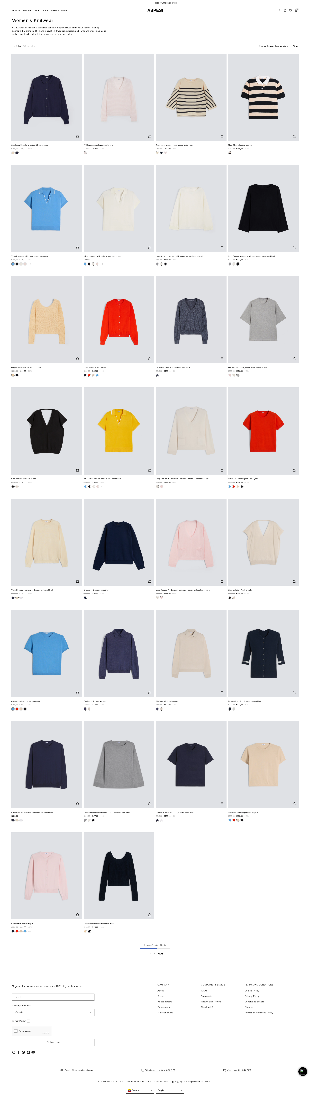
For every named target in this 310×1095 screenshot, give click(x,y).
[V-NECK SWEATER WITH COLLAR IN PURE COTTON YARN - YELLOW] (119, 431)
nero (13, 152)
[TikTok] (28, 1052)
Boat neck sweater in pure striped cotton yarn (174, 145)
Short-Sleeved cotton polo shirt (240, 145)
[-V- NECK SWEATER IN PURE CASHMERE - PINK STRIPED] (119, 97)
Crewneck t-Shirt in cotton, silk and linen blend (175, 812)
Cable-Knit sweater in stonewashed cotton (173, 367)
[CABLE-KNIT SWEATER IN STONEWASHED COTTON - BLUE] (191, 319)
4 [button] (297, 46)
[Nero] (13, 152)
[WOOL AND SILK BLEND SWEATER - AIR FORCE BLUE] (119, 653)
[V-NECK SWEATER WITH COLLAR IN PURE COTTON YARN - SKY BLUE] (46, 208)
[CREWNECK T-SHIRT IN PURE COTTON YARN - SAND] (263, 764)
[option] (155, 3)
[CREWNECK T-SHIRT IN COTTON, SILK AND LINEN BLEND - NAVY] (191, 764)
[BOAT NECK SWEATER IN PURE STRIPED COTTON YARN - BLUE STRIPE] (191, 97)
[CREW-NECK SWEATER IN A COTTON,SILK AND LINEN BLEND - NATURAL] (46, 542)
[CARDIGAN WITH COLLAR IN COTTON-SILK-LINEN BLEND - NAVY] (46, 97)
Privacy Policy (19, 1021)
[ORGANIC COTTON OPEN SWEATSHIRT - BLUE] (119, 542)
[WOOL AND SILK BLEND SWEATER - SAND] (191, 653)
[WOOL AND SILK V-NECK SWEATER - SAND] (263, 542)
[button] (53, 1042)
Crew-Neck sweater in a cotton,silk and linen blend (32, 590)
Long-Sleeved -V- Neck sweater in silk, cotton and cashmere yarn (183, 479)
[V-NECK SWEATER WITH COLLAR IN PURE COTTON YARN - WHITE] (119, 208)
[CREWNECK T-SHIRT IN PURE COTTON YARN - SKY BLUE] (46, 653)
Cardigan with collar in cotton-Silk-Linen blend (29, 145)
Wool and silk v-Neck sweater (23, 479)
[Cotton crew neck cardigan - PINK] (46, 876)
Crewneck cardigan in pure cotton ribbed (244, 701)
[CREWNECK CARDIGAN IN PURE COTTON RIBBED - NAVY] (263, 653)
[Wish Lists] (290, 10)
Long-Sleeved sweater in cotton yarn (26, 367)
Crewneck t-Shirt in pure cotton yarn (243, 479)
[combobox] (140, 1090)
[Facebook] (18, 1052)
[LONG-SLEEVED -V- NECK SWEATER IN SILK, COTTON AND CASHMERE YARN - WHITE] (191, 431)
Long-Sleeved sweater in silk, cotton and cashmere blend (179, 256)
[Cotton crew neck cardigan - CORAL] (119, 319)
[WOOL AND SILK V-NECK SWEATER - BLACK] (46, 431)
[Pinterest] (23, 1052)
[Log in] (285, 10)
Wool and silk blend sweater (95, 701)
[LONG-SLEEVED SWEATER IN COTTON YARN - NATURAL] (46, 319)
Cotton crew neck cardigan (95, 367)
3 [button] (294, 46)
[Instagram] (13, 1052)
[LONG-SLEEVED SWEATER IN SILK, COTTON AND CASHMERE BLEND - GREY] (119, 764)
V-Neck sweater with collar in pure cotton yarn (30, 256)
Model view (281, 46)
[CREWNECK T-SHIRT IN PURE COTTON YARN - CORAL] (263, 431)
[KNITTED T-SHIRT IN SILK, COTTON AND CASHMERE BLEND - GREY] (263, 319)
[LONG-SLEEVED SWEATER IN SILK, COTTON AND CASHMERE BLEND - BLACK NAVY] (263, 208)
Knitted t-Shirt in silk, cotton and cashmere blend (248, 367)
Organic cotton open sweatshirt (96, 590)
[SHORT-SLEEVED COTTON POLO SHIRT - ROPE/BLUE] (263, 97)
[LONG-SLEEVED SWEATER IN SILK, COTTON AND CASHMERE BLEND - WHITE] (191, 208)
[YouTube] (33, 1052)
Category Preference (22, 1006)
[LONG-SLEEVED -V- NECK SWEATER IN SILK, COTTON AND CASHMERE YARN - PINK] (191, 542)
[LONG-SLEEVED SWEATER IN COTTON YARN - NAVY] (119, 876)
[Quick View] (77, 136)
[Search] (279, 10)
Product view (266, 46)
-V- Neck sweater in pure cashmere (98, 145)
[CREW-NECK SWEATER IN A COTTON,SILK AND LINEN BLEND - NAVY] (46, 764)
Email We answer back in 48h (78, 1070)
